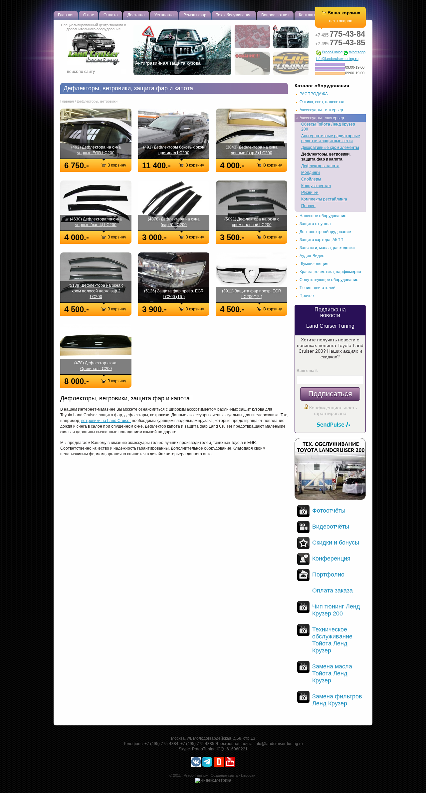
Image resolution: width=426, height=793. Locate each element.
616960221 (237, 749)
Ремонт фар (194, 15)
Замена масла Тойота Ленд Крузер (332, 673)
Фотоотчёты (328, 510)
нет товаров (340, 21)
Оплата (111, 15)
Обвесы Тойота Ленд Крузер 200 (328, 127)
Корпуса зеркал (316, 186)
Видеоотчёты (330, 526)
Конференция (331, 558)
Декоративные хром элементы (330, 147)
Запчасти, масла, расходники (327, 247)
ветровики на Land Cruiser (106, 420)
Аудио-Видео (312, 255)
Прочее (308, 205)
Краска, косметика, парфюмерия (330, 271)
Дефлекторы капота (320, 166)
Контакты (308, 15)
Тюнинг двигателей (317, 287)
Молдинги (310, 172)
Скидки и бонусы (335, 542)
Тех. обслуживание (234, 15)
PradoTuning (332, 52)
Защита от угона (315, 223)
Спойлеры (311, 179)
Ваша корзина (343, 12)
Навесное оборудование (323, 215)
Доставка (136, 15)
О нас (88, 15)
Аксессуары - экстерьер (322, 118)
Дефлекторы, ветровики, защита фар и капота (325, 157)
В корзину (116, 165)
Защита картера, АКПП (321, 239)
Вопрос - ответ (275, 15)
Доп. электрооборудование (325, 231)
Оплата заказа (332, 590)
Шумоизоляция (314, 263)
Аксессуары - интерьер (321, 110)
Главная (66, 15)
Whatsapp (357, 52)
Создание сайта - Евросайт (234, 775)
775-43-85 (340, 42)
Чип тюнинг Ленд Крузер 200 (336, 610)
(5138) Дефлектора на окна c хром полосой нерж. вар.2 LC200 (96, 291)
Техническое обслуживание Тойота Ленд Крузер (332, 640)
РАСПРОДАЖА (314, 94)
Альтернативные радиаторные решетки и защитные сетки (330, 138)
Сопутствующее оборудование (329, 279)
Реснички (310, 192)
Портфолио (328, 574)
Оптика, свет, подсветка (322, 102)
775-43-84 (340, 33)
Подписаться (330, 394)
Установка (164, 15)
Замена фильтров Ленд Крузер (337, 700)
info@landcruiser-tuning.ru (337, 59)
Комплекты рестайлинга (324, 199)
